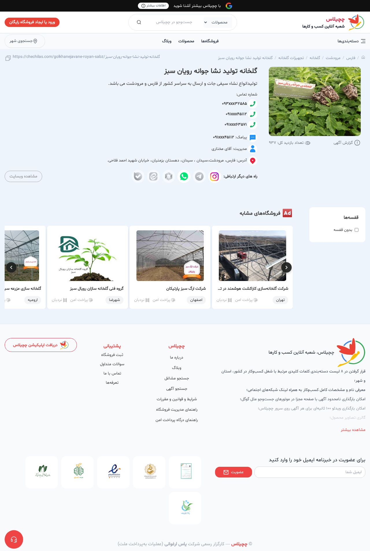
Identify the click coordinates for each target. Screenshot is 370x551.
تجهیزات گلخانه (291, 58)
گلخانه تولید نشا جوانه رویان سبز (245, 58)
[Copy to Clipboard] (8, 58)
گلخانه (315, 58)
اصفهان (196, 300)
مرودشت (333, 58)
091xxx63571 (236, 124)
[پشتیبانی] (14, 539)
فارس (350, 58)
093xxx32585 (234, 103)
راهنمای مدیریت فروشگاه (176, 409)
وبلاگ (166, 41)
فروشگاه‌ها (210, 41)
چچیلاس (335, 19)
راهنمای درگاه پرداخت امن (177, 420)
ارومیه (33, 300)
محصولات (186, 41)
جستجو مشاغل (176, 378)
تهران (280, 300)
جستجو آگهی (176, 389)
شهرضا (114, 300)
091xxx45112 (236, 114)
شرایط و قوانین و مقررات (177, 399)
